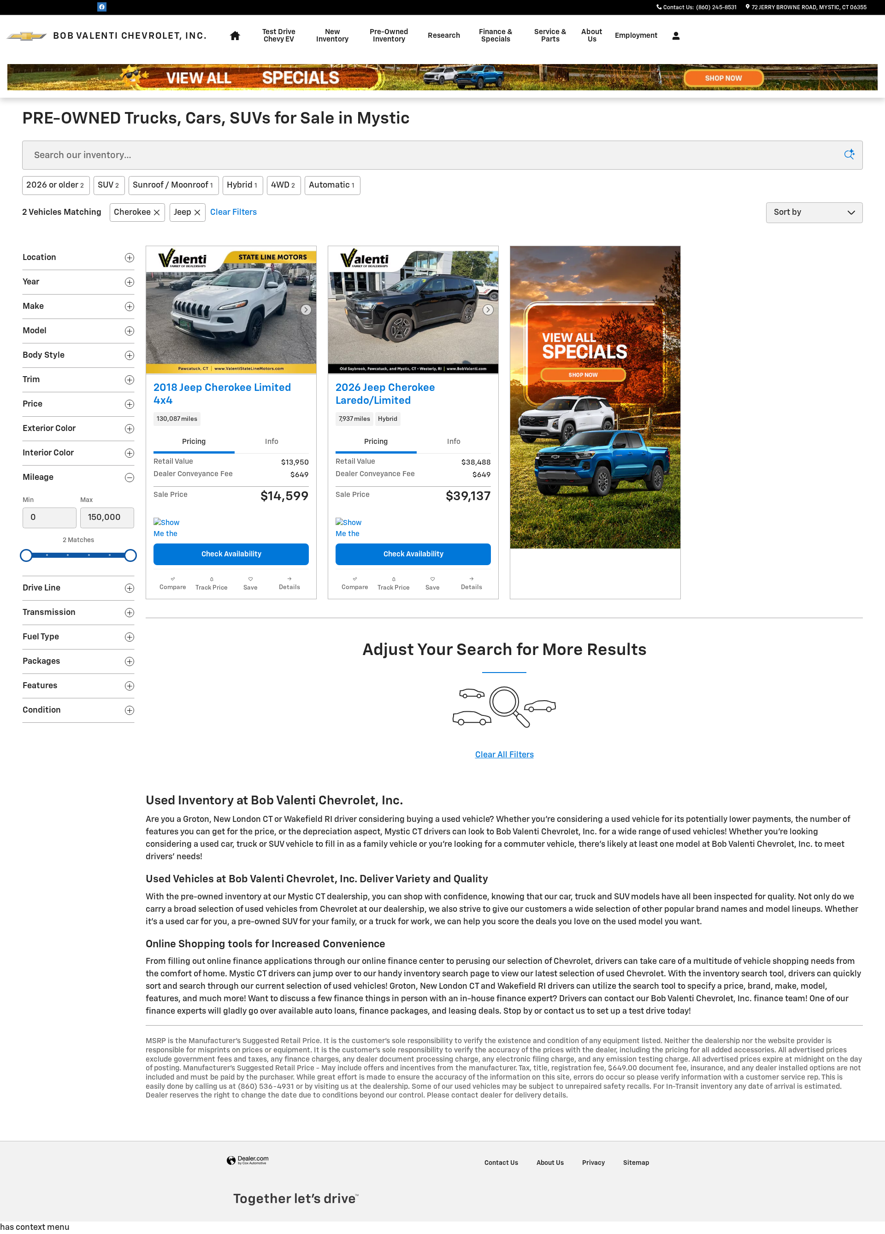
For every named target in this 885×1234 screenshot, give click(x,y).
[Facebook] (101, 7)
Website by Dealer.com (247, 1161)
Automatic (331, 185)
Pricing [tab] (194, 441)
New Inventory (332, 36)
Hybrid (242, 185)
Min (28, 500)
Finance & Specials (496, 36)
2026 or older (55, 185)
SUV (108, 185)
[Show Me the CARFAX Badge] (170, 529)
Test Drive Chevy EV (278, 36)
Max (86, 500)
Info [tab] (271, 441)
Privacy (593, 1163)
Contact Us (501, 1163)
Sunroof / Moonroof (173, 185)
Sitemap (636, 1163)
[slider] (26, 555)
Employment (636, 35)
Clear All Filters (504, 755)
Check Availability (231, 554)
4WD (283, 185)
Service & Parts (550, 36)
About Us (591, 36)
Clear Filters (233, 212)
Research (444, 35)
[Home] (26, 36)
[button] (231, 419)
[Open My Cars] (674, 36)
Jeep (182, 212)
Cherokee (132, 212)
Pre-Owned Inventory (389, 36)
